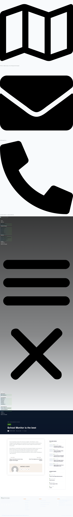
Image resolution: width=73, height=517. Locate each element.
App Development (4, 236)
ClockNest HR (27, 509)
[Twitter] (1, 215)
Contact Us (3, 242)
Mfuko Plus (3, 228)
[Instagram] (6, 215)
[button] (36, 318)
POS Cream (27, 506)
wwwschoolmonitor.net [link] (26, 452)
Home (2, 220)
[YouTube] (4, 215)
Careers (2, 241)
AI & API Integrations (4, 238)
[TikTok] (7, 215)
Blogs (9, 424)
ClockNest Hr (3, 233)
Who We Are (3, 223)
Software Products (4, 225)
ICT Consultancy (3, 240)
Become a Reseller (4, 244)
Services (2, 235)
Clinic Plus (26, 504)
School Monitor (3, 227)
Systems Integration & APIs (44, 504)
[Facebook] (0, 215)
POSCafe (2, 232)
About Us (2, 222)
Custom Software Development (6, 237)
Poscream (2, 229)
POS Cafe (26, 507)
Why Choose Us (3, 224)
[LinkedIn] (3, 215)
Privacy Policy (63, 515)
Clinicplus (2, 231)
